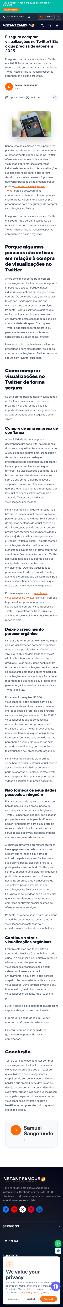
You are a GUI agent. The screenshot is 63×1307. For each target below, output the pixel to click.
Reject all (30, 1299)
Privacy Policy (41, 1292)
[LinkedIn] (39, 1209)
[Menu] (57, 25)
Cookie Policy (25, 1292)
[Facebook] (6, 1209)
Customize (13, 1299)
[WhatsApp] (58, 1243)
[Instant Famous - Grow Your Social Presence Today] (19, 25)
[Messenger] (58, 1251)
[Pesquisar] (42, 25)
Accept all (48, 1299)
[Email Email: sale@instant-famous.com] (28, 17)
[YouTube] (14, 1209)
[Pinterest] (31, 1209)
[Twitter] (22, 1209)
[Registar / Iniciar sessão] (58, 17)
